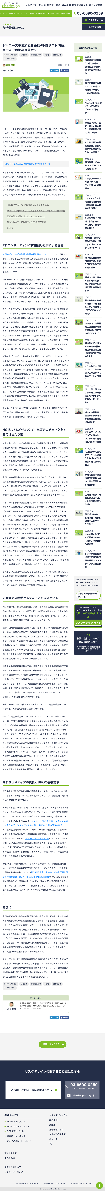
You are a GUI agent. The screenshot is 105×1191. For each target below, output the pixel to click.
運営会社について (12, 1167)
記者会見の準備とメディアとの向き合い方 (26, 216)
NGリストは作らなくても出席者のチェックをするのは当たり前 (36, 210)
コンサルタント (9, 58)
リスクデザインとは (58, 1115)
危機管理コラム (14, 13)
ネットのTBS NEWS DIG (37, 838)
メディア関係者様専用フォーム (87, 595)
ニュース (53, 1139)
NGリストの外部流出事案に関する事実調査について (27, 164)
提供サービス (11, 1115)
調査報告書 (57, 54)
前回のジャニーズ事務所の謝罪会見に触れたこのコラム (28, 254)
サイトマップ (10, 1153)
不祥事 (46, 54)
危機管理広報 (36, 54)
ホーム (2, 13)
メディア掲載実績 (57, 1134)
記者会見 (24, 54)
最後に (10, 227)
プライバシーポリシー (14, 1171)
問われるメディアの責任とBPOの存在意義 (26, 222)
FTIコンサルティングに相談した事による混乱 (28, 204)
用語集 (52, 1124)
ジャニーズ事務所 (10, 54)
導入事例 (53, 1120)
